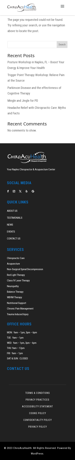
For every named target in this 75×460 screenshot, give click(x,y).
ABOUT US (12, 210)
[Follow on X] (20, 191)
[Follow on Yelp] (26, 191)
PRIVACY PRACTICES (37, 399)
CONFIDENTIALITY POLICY (37, 420)
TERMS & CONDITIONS (37, 393)
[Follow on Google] (32, 191)
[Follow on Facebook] (8, 191)
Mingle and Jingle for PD (23, 100)
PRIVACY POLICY (37, 426)
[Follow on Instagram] (14, 191)
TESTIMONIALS (14, 217)
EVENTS (11, 231)
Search (62, 44)
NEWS (10, 224)
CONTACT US (13, 238)
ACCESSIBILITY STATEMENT (37, 406)
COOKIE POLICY (37, 413)
